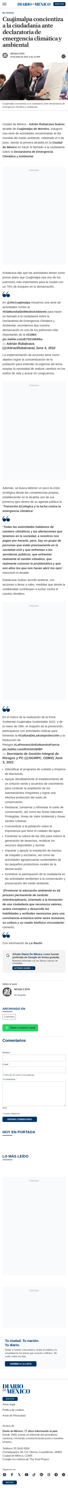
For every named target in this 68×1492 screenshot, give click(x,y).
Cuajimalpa (9, 1017)
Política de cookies (13, 1410)
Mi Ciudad (8, 13)
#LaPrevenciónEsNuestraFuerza (36, 744)
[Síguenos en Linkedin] (41, 1475)
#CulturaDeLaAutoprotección (38, 735)
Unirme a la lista (21, 1364)
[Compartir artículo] (64, 56)
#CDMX (31, 334)
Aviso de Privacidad (13, 1415)
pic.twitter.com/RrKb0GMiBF (22, 749)
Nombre (6, 1052)
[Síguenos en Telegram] (56, 1475)
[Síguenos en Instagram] (4, 1475)
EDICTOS (59, 4)
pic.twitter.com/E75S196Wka (22, 339)
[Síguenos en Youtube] (27, 1475)
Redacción (17, 53)
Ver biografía (20, 995)
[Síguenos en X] (19, 1475)
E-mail (6, 1064)
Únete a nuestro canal (22, 1027)
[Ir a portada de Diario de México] (34, 1389)
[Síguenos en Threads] (49, 1475)
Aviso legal (8, 1404)
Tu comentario (9, 1079)
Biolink (10, 1482)
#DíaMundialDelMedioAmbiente (24, 311)
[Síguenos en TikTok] (34, 1475)
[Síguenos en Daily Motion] (64, 1475)
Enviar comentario (19, 1119)
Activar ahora (22, 968)
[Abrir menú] (4, 4)
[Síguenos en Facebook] (12, 1475)
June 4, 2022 (45, 348)
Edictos (10, 1399)
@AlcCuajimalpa (18, 302)
